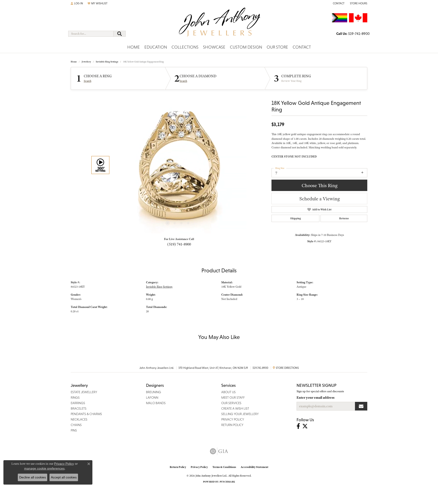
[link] (338, 3)
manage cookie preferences (44, 468)
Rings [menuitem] (75, 397)
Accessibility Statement (254, 467)
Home (133, 47)
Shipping (295, 218)
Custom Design (246, 47)
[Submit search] (119, 34)
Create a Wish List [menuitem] (235, 408)
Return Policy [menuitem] (232, 425)
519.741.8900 (260, 367)
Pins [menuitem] (74, 430)
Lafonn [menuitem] (152, 397)
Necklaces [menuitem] (79, 419)
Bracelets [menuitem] (78, 408)
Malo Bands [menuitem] (156, 403)
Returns (344, 218)
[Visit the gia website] (219, 451)
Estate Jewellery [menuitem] (84, 392)
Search (87, 81)
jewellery (86, 61)
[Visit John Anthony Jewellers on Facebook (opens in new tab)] (298, 426)
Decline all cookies (32, 477)
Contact (302, 47)
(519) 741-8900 (179, 244)
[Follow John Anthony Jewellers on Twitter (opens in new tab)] (305, 426)
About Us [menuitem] (228, 392)
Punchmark (227, 481)
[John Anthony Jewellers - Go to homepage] (219, 25)
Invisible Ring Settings (107, 61)
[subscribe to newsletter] (361, 406)
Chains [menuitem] (76, 425)
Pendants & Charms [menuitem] (86, 414)
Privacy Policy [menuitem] (232, 419)
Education (155, 47)
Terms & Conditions (224, 467)
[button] (77, 3)
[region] (178, 165)
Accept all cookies (64, 477)
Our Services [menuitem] (231, 403)
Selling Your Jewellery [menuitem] (240, 414)
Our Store (277, 47)
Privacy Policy (199, 467)
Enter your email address (315, 397)
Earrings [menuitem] (78, 403)
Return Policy (178, 467)
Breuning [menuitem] (153, 392)
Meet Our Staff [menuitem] (233, 397)
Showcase (214, 47)
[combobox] (91, 34)
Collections (185, 47)
